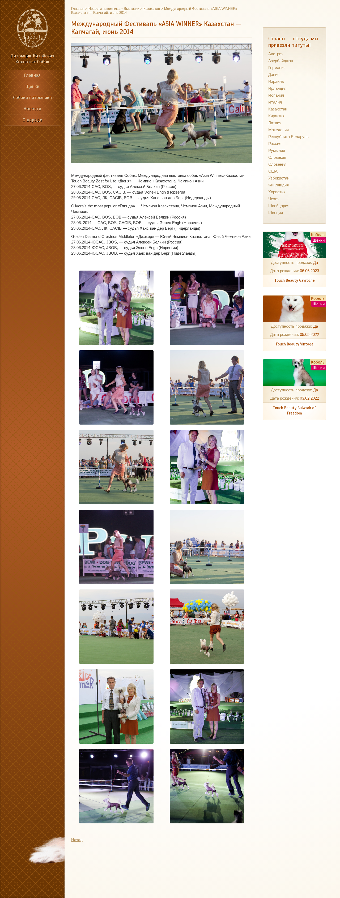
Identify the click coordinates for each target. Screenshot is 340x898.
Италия (275, 102)
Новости (32, 109)
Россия (274, 143)
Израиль (276, 81)
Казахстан (277, 109)
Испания (276, 95)
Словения (277, 164)
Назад (77, 839)
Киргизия (276, 116)
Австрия (275, 54)
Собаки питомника (32, 97)
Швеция (275, 212)
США (273, 171)
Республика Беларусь (288, 136)
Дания (273, 74)
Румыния (276, 150)
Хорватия (277, 192)
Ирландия (277, 88)
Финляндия (278, 185)
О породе (32, 120)
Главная (32, 75)
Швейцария (278, 205)
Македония (278, 129)
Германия (277, 67)
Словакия (277, 157)
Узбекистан (278, 178)
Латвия (274, 123)
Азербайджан (280, 60)
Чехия (273, 198)
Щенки (32, 86)
